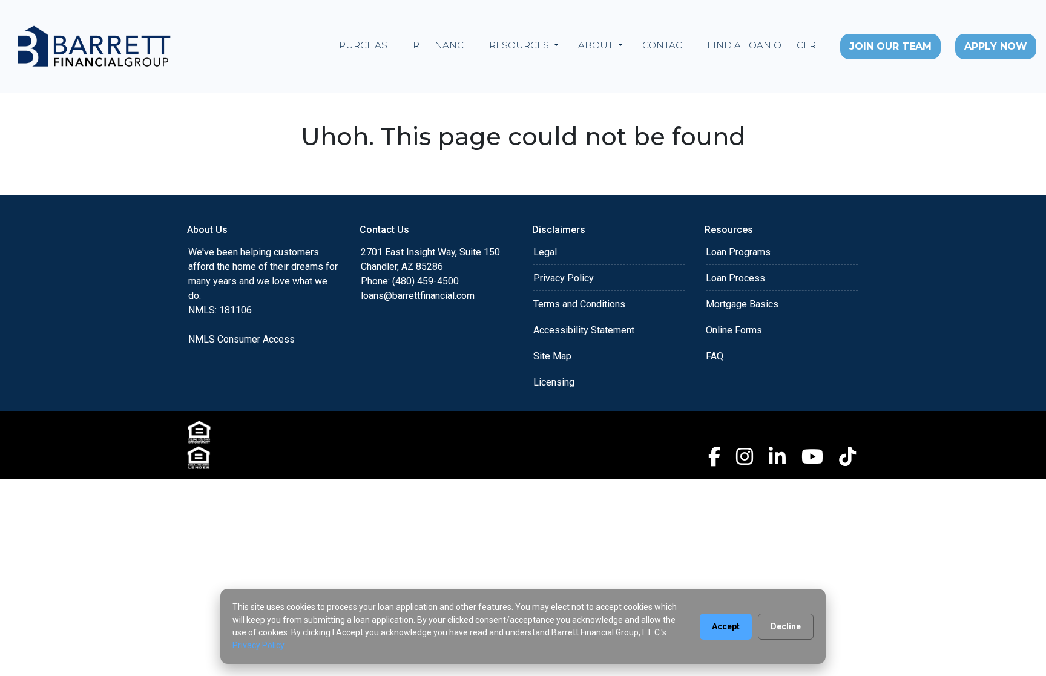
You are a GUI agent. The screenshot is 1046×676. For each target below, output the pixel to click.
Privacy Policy (563, 278)
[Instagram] (744, 456)
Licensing (553, 382)
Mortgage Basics (742, 304)
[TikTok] (847, 456)
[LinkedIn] (777, 456)
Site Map (552, 356)
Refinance (441, 45)
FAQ (714, 356)
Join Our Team (890, 46)
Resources (520, 45)
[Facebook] (714, 456)
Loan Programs (738, 252)
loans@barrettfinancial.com (418, 295)
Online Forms (734, 330)
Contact (665, 45)
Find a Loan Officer (761, 45)
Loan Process (735, 278)
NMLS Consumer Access (241, 339)
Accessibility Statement (583, 330)
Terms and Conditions (579, 304)
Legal (545, 252)
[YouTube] (812, 456)
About (597, 45)
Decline (786, 626)
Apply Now (995, 46)
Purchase (366, 45)
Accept (726, 626)
